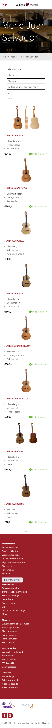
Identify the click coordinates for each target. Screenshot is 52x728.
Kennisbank (7, 599)
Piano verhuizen (9, 638)
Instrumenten (12, 579)
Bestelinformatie (10, 547)
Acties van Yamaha (11, 680)
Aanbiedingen (8, 676)
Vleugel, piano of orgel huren (15, 623)
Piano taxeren (8, 642)
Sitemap (6, 573)
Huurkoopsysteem (11, 627)
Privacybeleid (8, 569)
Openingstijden (9, 666)
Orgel (4, 606)
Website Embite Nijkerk (38, 723)
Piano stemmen (9, 631)
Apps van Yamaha (10, 588)
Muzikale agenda (10, 683)
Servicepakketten (10, 551)
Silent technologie (10, 595)
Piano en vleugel (10, 603)
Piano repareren (9, 634)
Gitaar (5, 614)
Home (5, 56)
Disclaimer (7, 566)
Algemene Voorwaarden (13, 562)
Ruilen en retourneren (12, 558)
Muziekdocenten (10, 687)
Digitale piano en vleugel (13, 610)
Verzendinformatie (10, 554)
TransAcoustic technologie (14, 591)
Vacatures (6, 672)
